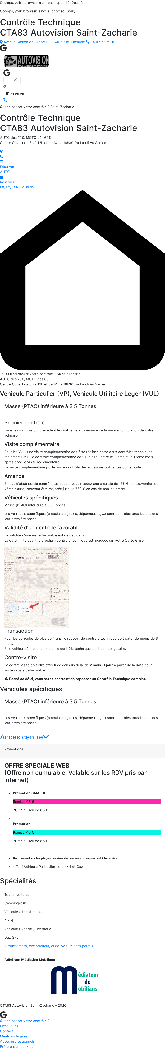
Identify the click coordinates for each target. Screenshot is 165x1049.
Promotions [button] (13, 749)
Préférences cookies (16, 1046)
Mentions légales (13, 1036)
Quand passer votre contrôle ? (24, 1021)
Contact (6, 1031)
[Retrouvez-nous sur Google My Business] (3, 47)
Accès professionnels (17, 1041)
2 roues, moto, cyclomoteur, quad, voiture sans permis (48, 946)
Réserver (16, 93)
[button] (24, 737)
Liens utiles (9, 1026)
